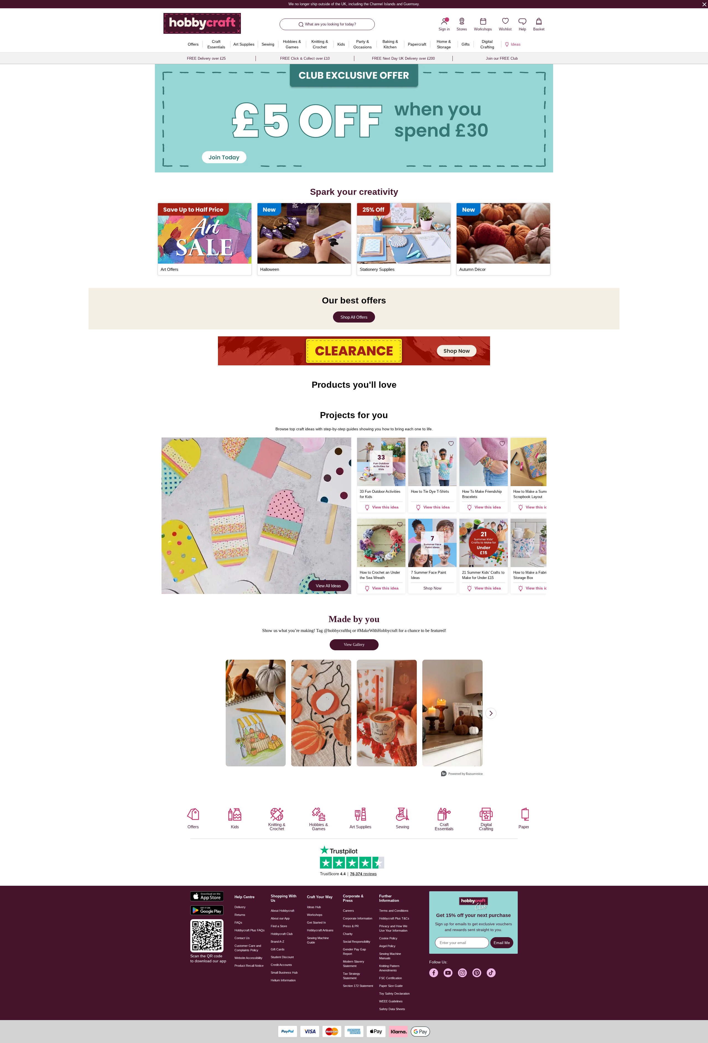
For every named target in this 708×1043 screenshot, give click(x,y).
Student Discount (282, 957)
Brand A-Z (277, 941)
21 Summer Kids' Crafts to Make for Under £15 (483, 575)
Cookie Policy (388, 938)
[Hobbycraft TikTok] (491, 972)
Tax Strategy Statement (351, 976)
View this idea (385, 507)
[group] (354, 118)
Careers (348, 910)
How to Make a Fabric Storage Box (530, 575)
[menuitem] (193, 44)
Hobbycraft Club (282, 933)
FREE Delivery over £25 (206, 58)
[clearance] (354, 350)
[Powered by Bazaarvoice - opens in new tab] (462, 774)
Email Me (502, 942)
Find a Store (279, 926)
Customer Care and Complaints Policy (248, 948)
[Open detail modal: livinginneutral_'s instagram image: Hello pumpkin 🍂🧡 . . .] (452, 713)
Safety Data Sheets (392, 1009)
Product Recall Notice (249, 965)
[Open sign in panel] (354, 118)
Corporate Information (357, 918)
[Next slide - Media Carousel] (490, 713)
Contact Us (242, 938)
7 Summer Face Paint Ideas (428, 575)
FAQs (238, 922)
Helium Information (283, 980)
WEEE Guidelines (391, 1001)
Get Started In (316, 922)
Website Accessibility (248, 958)
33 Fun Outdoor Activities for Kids (380, 494)
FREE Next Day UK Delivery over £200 (403, 58)
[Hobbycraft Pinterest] (476, 972)
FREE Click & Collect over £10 (305, 58)
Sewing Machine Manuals (390, 956)
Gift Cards (278, 949)
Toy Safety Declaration (394, 993)
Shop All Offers (354, 317)
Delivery (240, 907)
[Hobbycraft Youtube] (448, 972)
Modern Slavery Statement (353, 964)
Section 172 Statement (358, 985)
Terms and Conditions (393, 910)
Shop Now (432, 588)
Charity (348, 933)
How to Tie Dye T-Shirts (430, 491)
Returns (240, 914)
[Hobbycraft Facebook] (433, 972)
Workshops (314, 914)
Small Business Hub (284, 972)
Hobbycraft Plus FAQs (250, 930)
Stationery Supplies (377, 269)
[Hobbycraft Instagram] (462, 972)
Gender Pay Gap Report (354, 951)
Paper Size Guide (391, 985)
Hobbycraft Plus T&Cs (394, 918)
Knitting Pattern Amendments (389, 968)
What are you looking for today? (330, 24)
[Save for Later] (400, 443)
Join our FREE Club (502, 58)
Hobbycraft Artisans (320, 930)
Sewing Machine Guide (318, 940)
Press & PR (351, 926)
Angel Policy (387, 946)
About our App (280, 918)
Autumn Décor (472, 269)
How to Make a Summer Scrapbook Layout (532, 494)
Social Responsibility (356, 941)
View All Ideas (328, 585)
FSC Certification (390, 978)
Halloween (269, 269)
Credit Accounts (281, 964)
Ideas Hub (314, 907)
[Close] (704, 4)
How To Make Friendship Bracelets (482, 494)
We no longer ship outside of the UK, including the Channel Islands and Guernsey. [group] (354, 4)
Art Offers (169, 269)
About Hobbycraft (282, 910)
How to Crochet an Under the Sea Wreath (380, 575)
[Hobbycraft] (202, 25)
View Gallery (354, 645)
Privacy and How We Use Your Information (393, 928)
